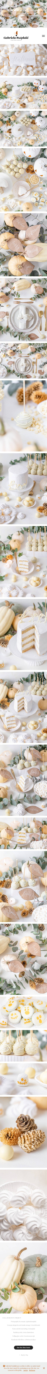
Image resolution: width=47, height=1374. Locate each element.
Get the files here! (23, 1347)
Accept (25, 1370)
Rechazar (32, 1370)
